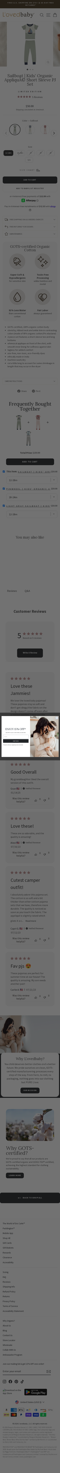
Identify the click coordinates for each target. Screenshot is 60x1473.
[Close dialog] (56, 718)
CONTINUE (16, 741)
